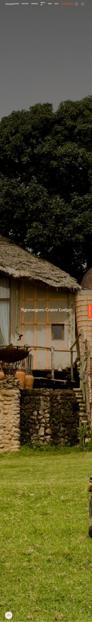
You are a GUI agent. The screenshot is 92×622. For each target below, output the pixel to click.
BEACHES (25, 4)
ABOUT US (43, 4)
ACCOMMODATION (67, 4)
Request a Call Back (90, 311)
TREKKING (34, 4)
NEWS (50, 4)
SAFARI (16, 4)
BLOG (56, 4)
